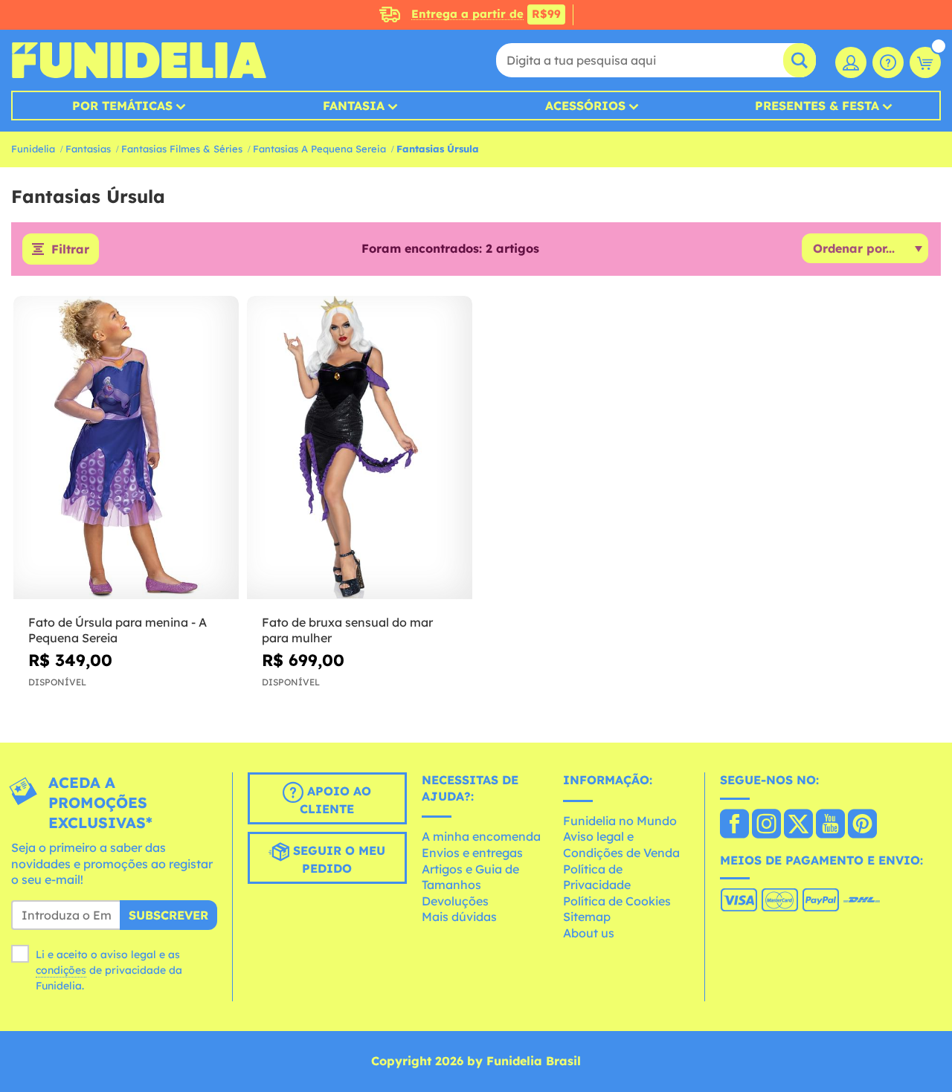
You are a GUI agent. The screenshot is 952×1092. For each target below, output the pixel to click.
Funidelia (33, 149)
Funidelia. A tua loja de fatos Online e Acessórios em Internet (138, 60)
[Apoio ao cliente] (888, 62)
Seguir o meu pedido (337, 859)
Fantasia (354, 106)
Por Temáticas (122, 106)
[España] (734, 825)
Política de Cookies (617, 901)
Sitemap (587, 916)
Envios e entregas (472, 852)
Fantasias (88, 149)
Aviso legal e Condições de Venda (621, 844)
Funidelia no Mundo (620, 820)
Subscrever (168, 915)
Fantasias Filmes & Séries (181, 149)
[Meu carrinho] (925, 62)
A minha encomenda (481, 836)
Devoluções (455, 901)
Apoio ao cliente (335, 800)
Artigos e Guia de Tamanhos (470, 877)
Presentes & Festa (817, 106)
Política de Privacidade (597, 877)
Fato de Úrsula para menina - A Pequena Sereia (117, 630)
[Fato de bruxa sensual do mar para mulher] (359, 448)
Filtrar (70, 249)
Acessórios (585, 106)
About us (588, 932)
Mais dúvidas (459, 916)
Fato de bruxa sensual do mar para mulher (347, 630)
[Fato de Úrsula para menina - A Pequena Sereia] (126, 448)
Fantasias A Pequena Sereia (319, 149)
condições (61, 970)
